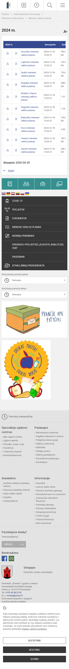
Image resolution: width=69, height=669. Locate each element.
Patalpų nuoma (43, 451)
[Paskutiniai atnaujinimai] (36, 5)
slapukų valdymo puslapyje (34, 629)
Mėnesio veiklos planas (39, 18)
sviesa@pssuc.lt (15, 595)
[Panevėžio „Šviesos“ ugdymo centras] (9, 4)
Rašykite (8, 544)
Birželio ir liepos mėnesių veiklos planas (29, 96)
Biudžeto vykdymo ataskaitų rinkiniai (16, 484)
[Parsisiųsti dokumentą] (8, 53)
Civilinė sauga (42, 516)
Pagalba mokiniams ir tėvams (49, 436)
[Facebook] (4, 558)
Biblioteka (40, 447)
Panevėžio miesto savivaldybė (38, 572)
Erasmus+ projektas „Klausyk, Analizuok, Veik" (38, 246)
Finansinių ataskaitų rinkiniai (16, 490)
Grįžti (11, 170)
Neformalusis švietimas (47, 432)
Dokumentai (19, 218)
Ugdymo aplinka (10, 440)
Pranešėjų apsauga (45, 505)
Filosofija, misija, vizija (13, 444)
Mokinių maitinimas (45, 444)
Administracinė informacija (27, 14)
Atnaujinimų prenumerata (28, 265)
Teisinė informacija (45, 519)
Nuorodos (40, 483)
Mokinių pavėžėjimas (45, 455)
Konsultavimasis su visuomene (50, 494)
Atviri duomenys (43, 523)
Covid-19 (17, 201)
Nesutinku (34, 650)
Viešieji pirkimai (10, 501)
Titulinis (6, 14)
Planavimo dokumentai (13, 18)
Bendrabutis (41, 462)
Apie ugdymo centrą (12, 437)
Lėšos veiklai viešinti (12, 493)
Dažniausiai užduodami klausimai (47, 499)
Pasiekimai (18, 256)
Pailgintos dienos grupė (47, 440)
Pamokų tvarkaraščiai (20, 416)
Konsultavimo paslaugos (47, 458)
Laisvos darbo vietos (45, 487)
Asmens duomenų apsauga (49, 490)
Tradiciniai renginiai (12, 451)
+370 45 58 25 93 (13, 592)
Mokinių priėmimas (23, 235)
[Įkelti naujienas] (23, 5)
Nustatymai (34, 640)
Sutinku (34, 659)
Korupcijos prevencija (46, 512)
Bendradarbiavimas (12, 455)
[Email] (11, 558)
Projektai (18, 209)
